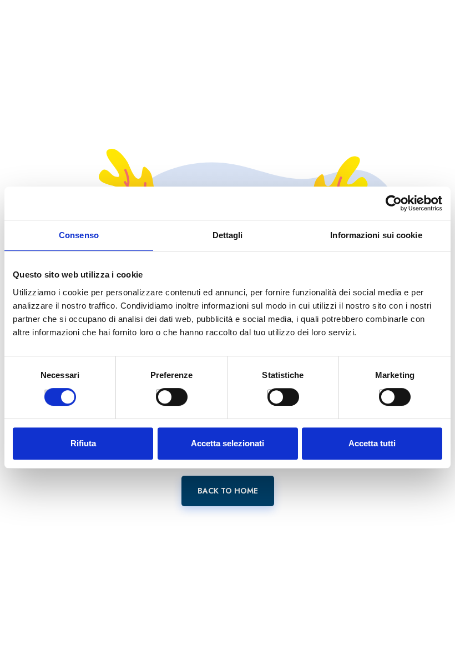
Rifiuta (83, 443)
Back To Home (228, 490)
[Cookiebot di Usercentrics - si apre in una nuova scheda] (393, 203)
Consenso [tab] (79, 235)
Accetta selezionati (227, 443)
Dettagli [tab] (228, 235)
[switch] (159, 393)
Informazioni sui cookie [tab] (376, 235)
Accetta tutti (372, 443)
